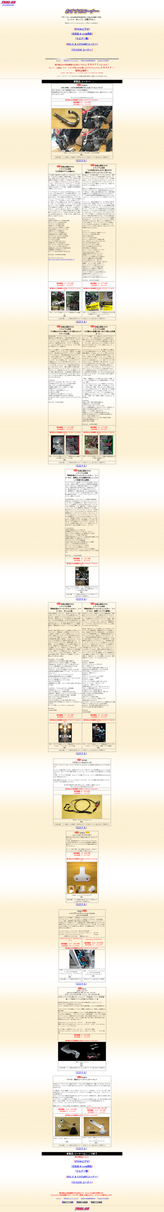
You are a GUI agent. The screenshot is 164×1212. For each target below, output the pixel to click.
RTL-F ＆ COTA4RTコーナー (82, 44)
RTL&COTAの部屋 (103, 60)
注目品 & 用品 (82, 33)
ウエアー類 (82, 38)
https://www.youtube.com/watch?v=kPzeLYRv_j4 (61, 259)
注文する (81, 160)
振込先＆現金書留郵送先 (88, 60)
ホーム (58, 60)
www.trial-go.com (8, 5)
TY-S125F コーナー (82, 49)
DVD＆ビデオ (82, 29)
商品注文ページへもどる (71, 60)
